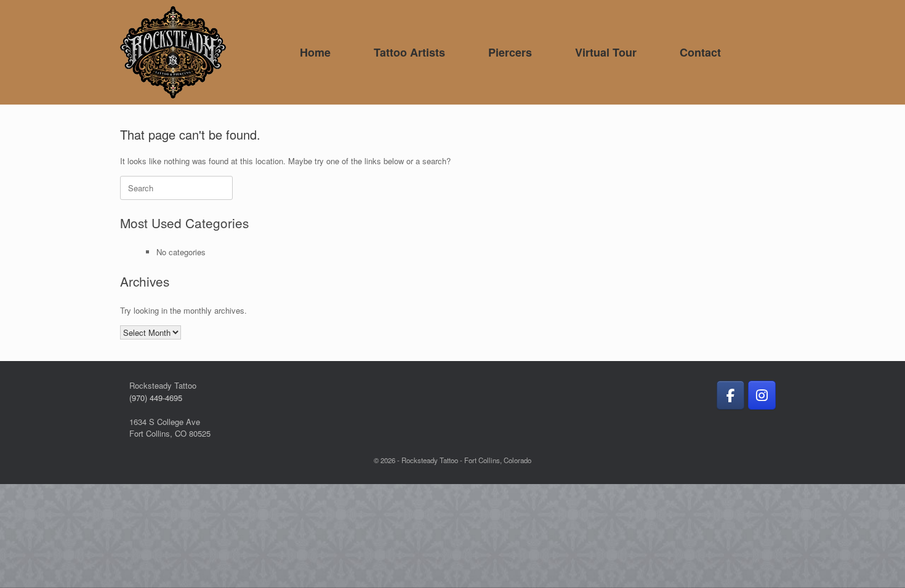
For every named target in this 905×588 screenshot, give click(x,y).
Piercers (510, 52)
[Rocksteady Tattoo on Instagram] (762, 395)
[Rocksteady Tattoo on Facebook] (730, 395)
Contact (700, 52)
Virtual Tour (606, 52)
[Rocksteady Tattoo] (173, 52)
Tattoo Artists (409, 52)
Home (315, 52)
